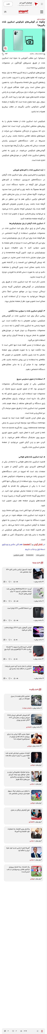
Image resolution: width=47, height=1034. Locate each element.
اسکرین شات (40, 555)
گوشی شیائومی (18, 555)
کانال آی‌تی (38, 544)
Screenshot (29, 555)
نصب (8, 4)
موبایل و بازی (41, 19)
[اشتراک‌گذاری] (37, 1031)
